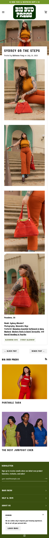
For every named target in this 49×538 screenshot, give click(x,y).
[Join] (45, 478)
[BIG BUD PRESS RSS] (46, 359)
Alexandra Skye (11, 340)
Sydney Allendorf (27, 340)
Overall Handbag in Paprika (15, 334)
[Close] (44, 514)
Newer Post (38, 351)
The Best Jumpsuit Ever (18, 450)
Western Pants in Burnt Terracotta (26, 332)
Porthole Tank (11, 402)
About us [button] (6, 506)
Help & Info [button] (7, 498)
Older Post (10, 351)
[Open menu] (5, 12)
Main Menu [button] (7, 490)
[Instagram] (24, 536)
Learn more (13, 528)
